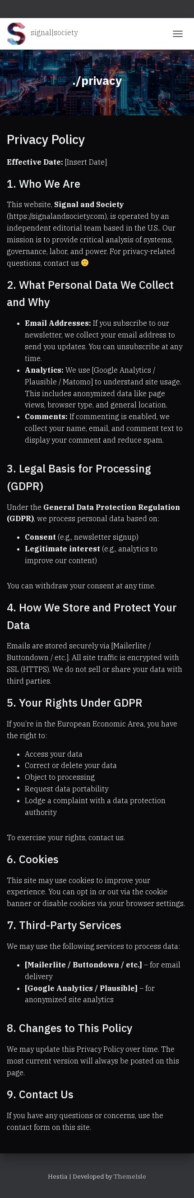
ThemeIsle (130, 1176)
